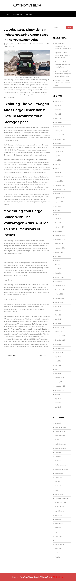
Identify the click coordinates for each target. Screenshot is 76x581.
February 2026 (59, 126)
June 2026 (58, 110)
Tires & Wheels (59, 544)
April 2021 (58, 369)
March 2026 (58, 122)
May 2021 (58, 365)
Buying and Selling (60, 427)
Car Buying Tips (60, 436)
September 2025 (60, 147)
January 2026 (59, 131)
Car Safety (58, 477)
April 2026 (58, 118)
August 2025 (59, 152)
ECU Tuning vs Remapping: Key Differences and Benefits (63, 46)
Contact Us (17, 14)
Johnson (23, 44)
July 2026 (58, 106)
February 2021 (59, 378)
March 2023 (58, 273)
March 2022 (58, 323)
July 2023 (58, 256)
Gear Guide (58, 515)
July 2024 (58, 206)
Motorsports (59, 523)
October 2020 (59, 394)
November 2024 (60, 189)
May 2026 (58, 114)
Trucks (57, 553)
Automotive (58, 423)
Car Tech (57, 482)
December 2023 (60, 235)
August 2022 (59, 302)
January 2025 (59, 181)
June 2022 (58, 311)
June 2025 (58, 160)
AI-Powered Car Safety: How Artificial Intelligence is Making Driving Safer (63, 73)
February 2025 (59, 177)
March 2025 (58, 173)
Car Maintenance (60, 444)
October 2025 (59, 143)
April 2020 (58, 407)
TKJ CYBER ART (58, 577)
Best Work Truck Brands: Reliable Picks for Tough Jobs (63, 82)
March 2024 (58, 223)
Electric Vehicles (60, 507)
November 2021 (60, 340)
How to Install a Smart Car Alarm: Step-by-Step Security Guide (62, 64)
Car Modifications (60, 448)
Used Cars (58, 557)
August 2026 (59, 101)
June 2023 (58, 260)
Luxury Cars (58, 519)
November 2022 (60, 290)
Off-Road (58, 528)
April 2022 (58, 319)
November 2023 (60, 240)
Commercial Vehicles (61, 498)
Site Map (29, 14)
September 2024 (60, 198)
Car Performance (60, 465)
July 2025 (58, 156)
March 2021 (58, 373)
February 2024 (59, 227)
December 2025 (60, 135)
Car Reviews (59, 473)
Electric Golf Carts (60, 503)
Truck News (58, 549)
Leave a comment (37, 44)
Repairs (57, 532)
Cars (56, 490)
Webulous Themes (46, 577)
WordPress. (24, 577)
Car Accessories (9, 46)
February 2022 (59, 327)
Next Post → (44, 356)
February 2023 (59, 277)
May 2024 (58, 214)
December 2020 (60, 386)
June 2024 (58, 210)
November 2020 (60, 390)
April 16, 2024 (9, 44)
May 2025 (58, 164)
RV (56, 540)
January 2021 (59, 382)
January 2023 (59, 281)
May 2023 (58, 265)
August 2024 (59, 202)
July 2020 (58, 399)
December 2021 (60, 336)
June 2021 (58, 361)
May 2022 (58, 315)
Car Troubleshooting (61, 486)
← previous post (10, 356)
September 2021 (60, 348)
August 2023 (59, 252)
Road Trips (58, 536)
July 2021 (58, 357)
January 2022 (59, 332)
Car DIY (57, 440)
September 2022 (60, 298)
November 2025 (60, 139)
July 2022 (58, 306)
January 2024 (59, 231)
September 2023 (60, 248)
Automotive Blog (27, 5)
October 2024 (59, 193)
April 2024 (58, 219)
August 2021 (59, 352)
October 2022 (59, 294)
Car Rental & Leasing (61, 469)
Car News (58, 456)
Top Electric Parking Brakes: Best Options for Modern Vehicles (63, 55)
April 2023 (58, 269)
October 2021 (59, 344)
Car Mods (58, 452)
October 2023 (59, 244)
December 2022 (60, 286)
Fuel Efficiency (59, 511)
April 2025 (58, 168)
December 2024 (60, 185)
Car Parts (58, 461)
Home (7, 14)
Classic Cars (59, 494)
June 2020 (58, 403)
